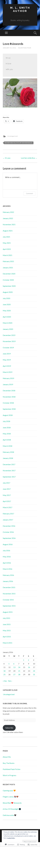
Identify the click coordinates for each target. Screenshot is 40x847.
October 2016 (8, 532)
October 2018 (8, 403)
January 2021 (8, 267)
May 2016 (7, 557)
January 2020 (8, 329)
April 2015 (7, 636)
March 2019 (7, 372)
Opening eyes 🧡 (9, 790)
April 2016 (7, 563)
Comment (29, 193)
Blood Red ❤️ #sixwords (12, 803)
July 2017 (6, 483)
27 (14, 674)
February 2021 (8, 261)
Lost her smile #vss (29, 158)
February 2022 (8, 212)
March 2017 (7, 507)
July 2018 (6, 421)
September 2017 (9, 477)
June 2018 (7, 427)
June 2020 (7, 304)
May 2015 (7, 630)
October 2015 (8, 600)
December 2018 (9, 390)
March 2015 (7, 643)
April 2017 (7, 501)
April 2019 (7, 366)
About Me (7, 757)
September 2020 (9, 286)
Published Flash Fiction (11, 769)
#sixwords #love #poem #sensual (19, 143)
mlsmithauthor (24, 48)
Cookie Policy (11, 838)
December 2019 (9, 335)
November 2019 (9, 341)
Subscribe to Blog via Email (15, 703)
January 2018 (8, 458)
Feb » (10, 681)
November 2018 (9, 397)
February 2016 (8, 575)
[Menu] (6, 33)
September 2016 (9, 538)
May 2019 (7, 360)
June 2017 (7, 489)
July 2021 (6, 237)
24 (34, 671)
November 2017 (9, 470)
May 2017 (7, 495)
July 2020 (6, 298)
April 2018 (7, 440)
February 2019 (8, 378)
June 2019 (7, 354)
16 (29, 667)
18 (4, 671)
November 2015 (9, 594)
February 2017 (8, 514)
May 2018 (7, 434)
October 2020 (8, 280)
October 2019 (8, 347)
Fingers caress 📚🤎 (10, 797)
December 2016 (9, 526)
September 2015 (9, 606)
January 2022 (8, 218)
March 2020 (7, 323)
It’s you (7, 158)
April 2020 (7, 317)
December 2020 (9, 274)
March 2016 (7, 569)
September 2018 (9, 409)
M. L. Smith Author (20, 9)
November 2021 (9, 224)
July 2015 (6, 618)
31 (34, 674)
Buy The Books (8, 763)
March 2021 (7, 255)
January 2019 (8, 384)
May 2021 (7, 243)
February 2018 (8, 452)
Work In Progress (9, 775)
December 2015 (9, 587)
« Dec (5, 681)
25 (4, 674)
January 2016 (8, 581)
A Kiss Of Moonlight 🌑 (12, 809)
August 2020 (8, 292)
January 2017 (8, 520)
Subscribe (9, 728)
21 (19, 671)
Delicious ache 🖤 (9, 815)
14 (19, 667)
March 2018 (7, 446)
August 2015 (8, 612)
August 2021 (8, 231)
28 (19, 674)
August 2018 (8, 415)
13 (14, 667)
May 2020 (7, 310)
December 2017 (9, 464)
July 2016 (6, 550)
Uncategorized (12, 136)
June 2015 (7, 624)
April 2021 (7, 249)
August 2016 (8, 544)
